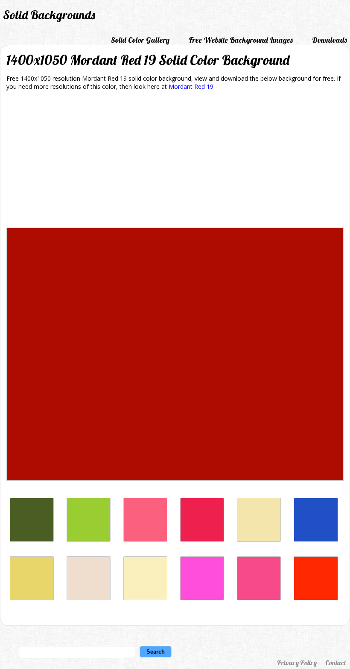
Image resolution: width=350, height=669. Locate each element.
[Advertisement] (175, 160)
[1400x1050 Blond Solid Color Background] (145, 598)
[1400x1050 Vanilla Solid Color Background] (259, 539)
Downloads (329, 40)
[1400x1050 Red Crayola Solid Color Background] (202, 539)
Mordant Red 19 (191, 86)
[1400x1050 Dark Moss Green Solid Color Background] (32, 539)
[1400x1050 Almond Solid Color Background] (89, 598)
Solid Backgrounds (49, 14)
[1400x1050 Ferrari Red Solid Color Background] (316, 598)
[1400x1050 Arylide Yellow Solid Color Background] (32, 598)
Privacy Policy (297, 662)
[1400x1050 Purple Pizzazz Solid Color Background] (202, 598)
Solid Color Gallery (140, 40)
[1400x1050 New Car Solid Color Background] (316, 539)
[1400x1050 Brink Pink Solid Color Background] (145, 539)
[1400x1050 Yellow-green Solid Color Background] (89, 539)
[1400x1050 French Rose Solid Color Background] (259, 598)
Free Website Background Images (241, 40)
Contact (335, 662)
